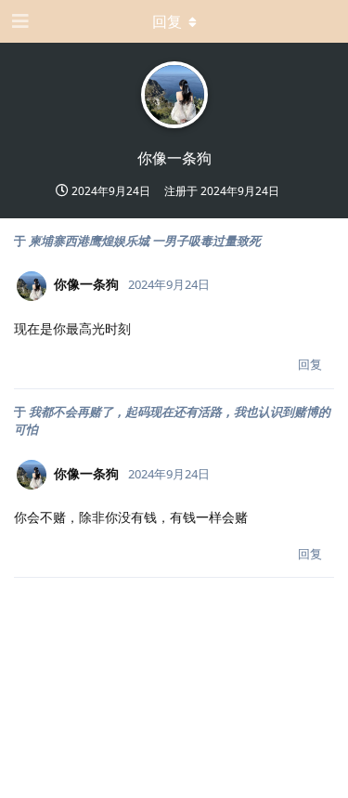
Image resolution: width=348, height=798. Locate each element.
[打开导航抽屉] (18, 21)
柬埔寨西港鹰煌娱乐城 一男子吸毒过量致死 (145, 240)
